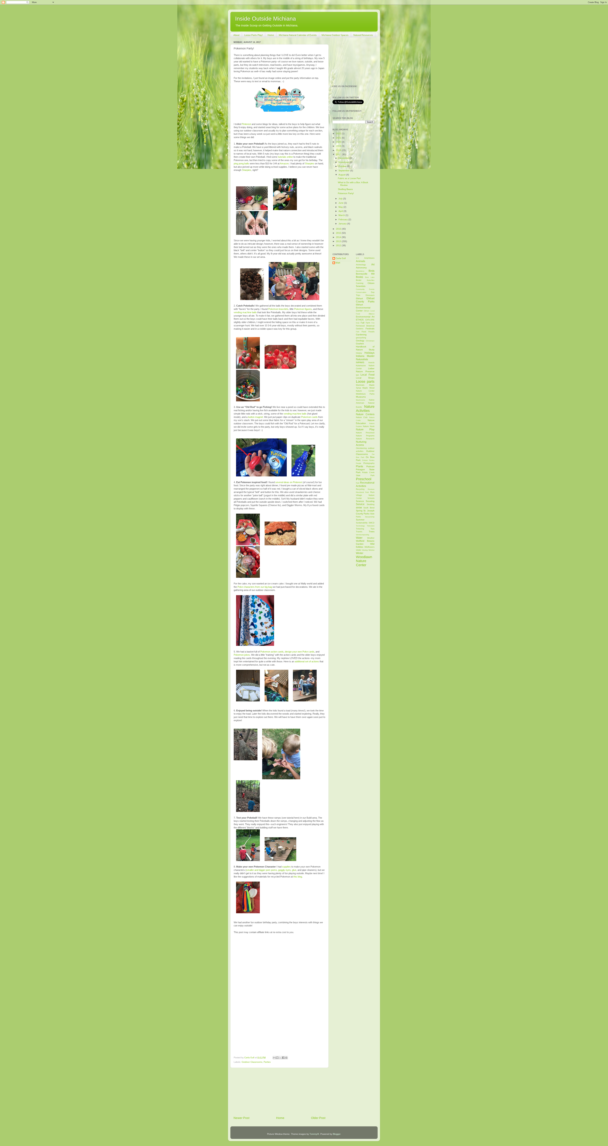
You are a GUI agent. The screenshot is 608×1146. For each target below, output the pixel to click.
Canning (359, 283)
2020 (339, 142)
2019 (339, 146)
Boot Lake (369, 277)
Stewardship (369, 517)
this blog (297, 876)
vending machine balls (245, 312)
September (344, 170)
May (341, 207)
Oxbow (365, 460)
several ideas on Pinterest (288, 482)
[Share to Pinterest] (286, 1057)
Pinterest (246, 124)
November (344, 162)
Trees (371, 531)
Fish (357, 332)
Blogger (336, 1134)
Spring (359, 511)
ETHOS (360, 320)
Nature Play (365, 429)
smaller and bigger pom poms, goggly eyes (268, 870)
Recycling (360, 489)
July (341, 198)
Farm (368, 323)
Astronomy (361, 267)
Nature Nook (368, 426)
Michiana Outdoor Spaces (335, 35)
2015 (339, 233)
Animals (360, 261)
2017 (339, 154)
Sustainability (361, 523)
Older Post (318, 1118)
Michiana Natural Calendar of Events (298, 35)
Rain (357, 483)
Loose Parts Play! (253, 35)
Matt (338, 263)
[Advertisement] (279, 1092)
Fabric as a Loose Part (349, 178)
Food (364, 332)
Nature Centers (365, 414)
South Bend (368, 508)
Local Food (367, 374)
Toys (372, 529)
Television (370, 526)
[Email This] (274, 1057)
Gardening (361, 334)
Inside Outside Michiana (265, 18)
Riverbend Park (362, 492)
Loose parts (365, 381)
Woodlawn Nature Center (364, 561)
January (343, 223)
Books (359, 276)
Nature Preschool (365, 433)
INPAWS (360, 362)
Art (372, 264)
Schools (370, 498)
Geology (360, 340)
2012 (339, 245)
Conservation (361, 292)
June (341, 203)
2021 (339, 138)
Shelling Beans (345, 189)
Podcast (370, 466)
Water (359, 537)
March (342, 215)
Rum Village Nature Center (365, 495)
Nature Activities (365, 409)
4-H (357, 258)
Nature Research (365, 439)
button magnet (255, 417)
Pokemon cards (309, 417)
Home (271, 35)
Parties (267, 1062)
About (236, 35)
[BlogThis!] (277, 1057)
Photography (368, 463)
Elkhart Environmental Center (363, 308)
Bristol (358, 280)
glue (294, 870)
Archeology (361, 265)
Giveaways (370, 341)
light (357, 375)
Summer (360, 520)
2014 (339, 237)
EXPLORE (369, 320)
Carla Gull (341, 258)
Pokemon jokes (242, 655)
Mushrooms (360, 400)
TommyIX (314, 1134)
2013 (339, 241)
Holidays (369, 352)
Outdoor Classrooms (252, 1062)
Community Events (365, 289)
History (359, 353)
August (342, 175)
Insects (371, 362)
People (358, 463)
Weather (370, 538)
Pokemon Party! (346, 193)
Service (360, 504)
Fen (372, 323)
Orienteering (361, 448)
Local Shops (365, 378)
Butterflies (370, 280)
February (343, 219)
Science (360, 501)
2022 (339, 133)
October (343, 166)
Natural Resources (363, 35)
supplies (286, 866)
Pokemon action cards (272, 651)
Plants (359, 466)
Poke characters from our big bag (255, 587)
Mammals (360, 385)
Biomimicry (360, 271)
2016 (339, 229)
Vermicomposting (362, 535)
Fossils (371, 332)
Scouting (370, 501)
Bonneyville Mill (365, 274)
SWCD (371, 523)
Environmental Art (365, 317)
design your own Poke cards (299, 651)
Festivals (370, 328)
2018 (339, 150)
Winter (359, 553)
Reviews (371, 489)
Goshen (360, 343)
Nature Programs (365, 436)
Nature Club (362, 417)
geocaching (361, 338)
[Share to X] (280, 1057)
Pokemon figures (303, 309)
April (341, 211)
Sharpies (310, 163)
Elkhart (359, 298)
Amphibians (369, 258)
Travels (359, 532)
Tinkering (360, 529)
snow (359, 507)
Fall (362, 323)
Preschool (363, 479)
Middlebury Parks (365, 394)
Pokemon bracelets (278, 309)
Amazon (284, 163)
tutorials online (285, 157)
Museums (361, 397)
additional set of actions (307, 661)
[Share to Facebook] (283, 1057)
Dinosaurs (370, 295)
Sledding (370, 504)
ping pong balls (241, 163)
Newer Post (241, 1118)
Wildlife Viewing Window (365, 550)
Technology (360, 526)
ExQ (357, 323)
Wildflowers (369, 547)
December (344, 158)
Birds (371, 270)
